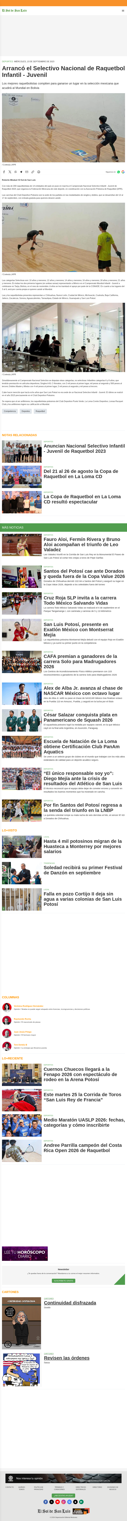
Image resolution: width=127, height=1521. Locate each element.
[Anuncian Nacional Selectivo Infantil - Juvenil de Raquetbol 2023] (22, 451)
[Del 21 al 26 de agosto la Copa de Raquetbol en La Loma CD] (22, 477)
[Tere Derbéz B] (7, 1046)
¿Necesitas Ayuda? (63, 1496)
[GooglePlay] (81, 1502)
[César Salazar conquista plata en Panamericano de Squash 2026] (22, 721)
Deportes (26, 411)
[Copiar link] (33, 172)
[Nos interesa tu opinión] (63, 1478)
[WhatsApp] (15, 172)
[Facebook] (4, 172)
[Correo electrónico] (27, 172)
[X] (10, 172)
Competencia (10, 411)
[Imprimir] (39, 172)
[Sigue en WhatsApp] (119, 172)
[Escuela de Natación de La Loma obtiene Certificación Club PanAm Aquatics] (22, 750)
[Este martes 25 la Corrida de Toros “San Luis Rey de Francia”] (22, 1100)
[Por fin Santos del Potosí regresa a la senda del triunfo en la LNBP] (22, 811)
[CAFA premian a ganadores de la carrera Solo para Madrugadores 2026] (22, 665)
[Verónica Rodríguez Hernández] (7, 1007)
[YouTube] (57, 1502)
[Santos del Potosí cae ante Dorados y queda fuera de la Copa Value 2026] (22, 577)
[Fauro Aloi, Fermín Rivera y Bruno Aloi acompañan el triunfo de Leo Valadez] (22, 548)
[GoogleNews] (69, 1502)
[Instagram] (63, 1502)
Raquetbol (40, 411)
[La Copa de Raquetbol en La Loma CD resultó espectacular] (22, 502)
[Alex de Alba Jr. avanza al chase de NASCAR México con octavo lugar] (22, 694)
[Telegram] (21, 172)
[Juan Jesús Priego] (7, 1033)
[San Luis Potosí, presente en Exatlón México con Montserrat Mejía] (22, 633)
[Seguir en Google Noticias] (123, 172)
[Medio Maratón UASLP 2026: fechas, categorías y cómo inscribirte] (22, 1125)
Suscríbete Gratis (63, 1281)
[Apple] (75, 1502)
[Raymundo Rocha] (7, 1020)
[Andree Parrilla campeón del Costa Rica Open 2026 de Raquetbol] (22, 1151)
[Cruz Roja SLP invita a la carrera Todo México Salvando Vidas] (22, 604)
